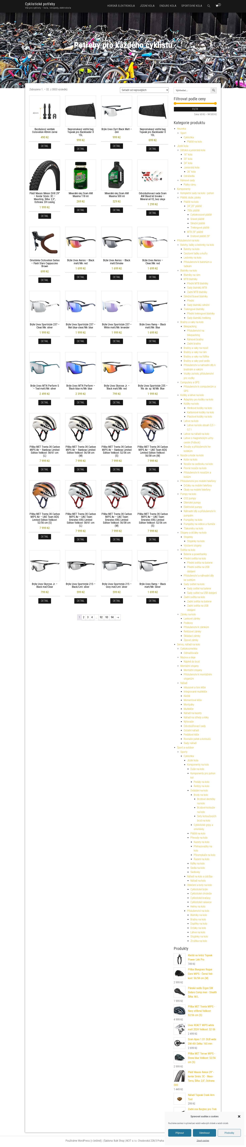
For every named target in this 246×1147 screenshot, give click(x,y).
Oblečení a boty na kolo (199, 885)
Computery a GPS (189, 382)
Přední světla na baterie (200, 562)
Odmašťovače (191, 653)
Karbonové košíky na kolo (200, 412)
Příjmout (180, 1132)
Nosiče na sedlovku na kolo (198, 464)
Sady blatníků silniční (198, 305)
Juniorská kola (191, 167)
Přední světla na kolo (195, 558)
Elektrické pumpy (193, 507)
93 (106, 617)
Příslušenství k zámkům (196, 627)
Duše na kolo (197, 769)
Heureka (181, 128)
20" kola (188, 158)
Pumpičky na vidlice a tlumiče (199, 524)
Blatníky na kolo (188, 270)
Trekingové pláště (199, 227)
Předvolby (229, 1132)
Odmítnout (204, 1132)
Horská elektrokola (121, 5)
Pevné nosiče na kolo (195, 468)
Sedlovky (195, 872)
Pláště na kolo (194, 141)
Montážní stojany (189, 666)
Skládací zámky (192, 635)
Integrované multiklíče (195, 691)
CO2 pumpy (190, 498)
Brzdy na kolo (201, 794)
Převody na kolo (199, 837)
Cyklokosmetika (188, 648)
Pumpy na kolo (188, 494)
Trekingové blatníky (194, 309)
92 (101, 617)
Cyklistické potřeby (40, 4)
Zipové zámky (191, 640)
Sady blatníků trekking (199, 317)
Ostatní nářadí (191, 730)
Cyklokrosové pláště (201, 214)
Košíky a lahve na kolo (192, 395)
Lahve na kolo (191, 421)
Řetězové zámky (192, 631)
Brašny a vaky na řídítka (196, 356)
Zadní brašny (194, 343)
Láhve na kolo (197, 932)
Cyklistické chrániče (201, 893)
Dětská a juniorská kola (192, 150)
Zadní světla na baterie (199, 601)
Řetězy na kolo (201, 786)
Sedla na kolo (197, 867)
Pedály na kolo (201, 782)
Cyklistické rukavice (201, 902)
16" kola (188, 154)
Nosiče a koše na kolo (192, 455)
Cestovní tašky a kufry (196, 253)
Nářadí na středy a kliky (196, 717)
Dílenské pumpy (192, 502)
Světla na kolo (187, 550)
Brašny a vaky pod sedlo (197, 360)
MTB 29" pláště (195, 232)
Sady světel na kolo (194, 584)
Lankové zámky (192, 618)
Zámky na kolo (188, 614)
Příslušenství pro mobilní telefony (198, 481)
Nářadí (183, 683)
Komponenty (183, 189)
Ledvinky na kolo (192, 257)
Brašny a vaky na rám (195, 352)
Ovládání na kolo (199, 790)
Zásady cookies (203, 1140)
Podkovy (188, 623)
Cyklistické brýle (199, 889)
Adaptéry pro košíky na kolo (198, 399)
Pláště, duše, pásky (190, 197)
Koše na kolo (190, 459)
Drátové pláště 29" (200, 236)
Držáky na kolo (198, 928)
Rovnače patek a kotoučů (197, 739)
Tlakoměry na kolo (193, 528)
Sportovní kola (191, 5)
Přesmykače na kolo (204, 855)
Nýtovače (189, 721)
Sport (183, 133)
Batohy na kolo (191, 249)
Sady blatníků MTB (197, 287)
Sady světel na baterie (199, 588)
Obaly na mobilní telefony (197, 489)
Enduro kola (168, 5)
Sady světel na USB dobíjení (202, 592)
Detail (44, 146)
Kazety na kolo (201, 842)
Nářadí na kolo (198, 880)
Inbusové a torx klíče (195, 687)
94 (112, 617)
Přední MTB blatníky (197, 283)
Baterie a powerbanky (195, 554)
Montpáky (189, 704)
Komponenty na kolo (198, 764)
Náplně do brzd (192, 661)
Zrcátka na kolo (198, 941)
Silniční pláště (197, 223)
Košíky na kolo (191, 403)
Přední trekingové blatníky (201, 313)
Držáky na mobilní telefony (198, 485)
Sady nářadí (190, 743)
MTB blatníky (190, 279)
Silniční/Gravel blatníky (196, 296)
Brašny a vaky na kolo (191, 322)
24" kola (188, 163)
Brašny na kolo (198, 919)
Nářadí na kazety (193, 713)
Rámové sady (187, 180)
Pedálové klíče (191, 734)
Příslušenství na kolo (188, 240)
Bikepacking (190, 326)
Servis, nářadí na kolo (188, 644)
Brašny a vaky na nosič (196, 348)
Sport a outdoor (185, 747)
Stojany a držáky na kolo (193, 532)
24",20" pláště (194, 206)
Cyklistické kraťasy (200, 898)
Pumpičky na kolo (193, 519)
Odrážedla (189, 176)
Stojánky (188, 537)
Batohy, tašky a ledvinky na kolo (197, 244)
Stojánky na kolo (196, 541)
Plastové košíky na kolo (199, 416)
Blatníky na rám (192, 275)
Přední (190, 300)
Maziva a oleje (187, 657)
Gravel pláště (197, 219)
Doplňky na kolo (198, 923)
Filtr (195, 109)
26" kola (191, 171)
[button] (239, 1116)
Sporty (183, 751)
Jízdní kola (147, 5)
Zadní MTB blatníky (197, 292)
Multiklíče (188, 708)
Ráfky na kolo (197, 863)
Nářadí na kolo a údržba (199, 876)
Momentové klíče (193, 700)
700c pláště (193, 210)
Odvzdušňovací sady (195, 726)
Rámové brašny (195, 339)
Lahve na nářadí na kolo (196, 433)
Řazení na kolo (201, 859)
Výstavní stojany (192, 545)
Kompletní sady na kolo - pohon (197, 193)
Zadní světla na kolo (194, 597)
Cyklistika (189, 137)
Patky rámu (190, 184)
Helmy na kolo (197, 906)
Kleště (187, 696)
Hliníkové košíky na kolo (199, 408)
